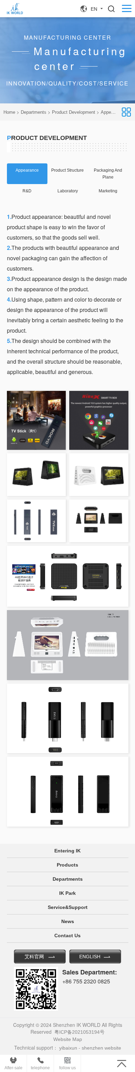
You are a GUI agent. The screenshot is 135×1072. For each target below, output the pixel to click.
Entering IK (67, 850)
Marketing (108, 191)
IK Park (67, 893)
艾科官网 (34, 956)
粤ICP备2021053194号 (79, 1032)
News (67, 921)
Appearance (27, 170)
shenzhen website (101, 1048)
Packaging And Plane (108, 174)
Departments (33, 112)
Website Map (67, 1039)
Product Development (73, 112)
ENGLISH (89, 956)
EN (94, 9)
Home (9, 112)
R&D (27, 191)
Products (67, 865)
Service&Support (68, 907)
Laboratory (67, 191)
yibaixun (68, 1048)
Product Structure (67, 170)
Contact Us (67, 935)
